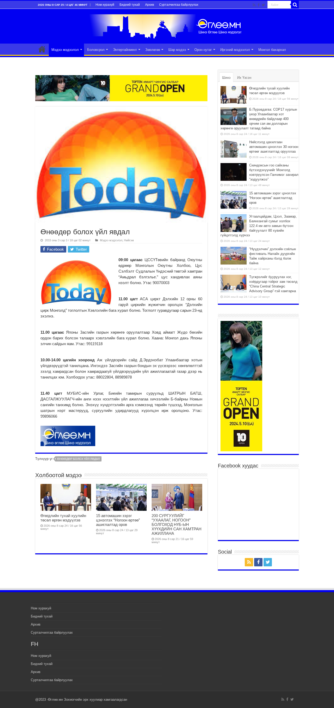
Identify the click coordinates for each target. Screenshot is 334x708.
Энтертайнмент (125, 50)
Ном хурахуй (105, 5)
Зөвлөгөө (152, 50)
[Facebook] (258, 5)
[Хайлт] (295, 5)
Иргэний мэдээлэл (235, 50)
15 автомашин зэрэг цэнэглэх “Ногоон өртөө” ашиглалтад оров (118, 520)
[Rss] (254, 5)
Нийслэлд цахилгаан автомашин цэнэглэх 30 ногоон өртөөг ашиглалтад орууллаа (273, 146)
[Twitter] (263, 5)
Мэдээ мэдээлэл (65, 50)
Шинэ (226, 78)
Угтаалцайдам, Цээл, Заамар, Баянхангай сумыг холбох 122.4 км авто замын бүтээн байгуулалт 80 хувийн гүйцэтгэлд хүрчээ (258, 225)
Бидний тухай (130, 5)
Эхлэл (42, 49)
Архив (149, 5)
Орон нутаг (203, 50)
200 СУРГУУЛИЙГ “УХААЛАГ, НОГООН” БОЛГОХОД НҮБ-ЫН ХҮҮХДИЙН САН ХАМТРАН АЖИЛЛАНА (176, 524)
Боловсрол (96, 50)
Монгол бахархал (272, 50)
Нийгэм (129, 240)
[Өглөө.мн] (167, 25)
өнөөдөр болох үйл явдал (78, 458)
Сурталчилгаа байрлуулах (178, 5)
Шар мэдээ (177, 50)
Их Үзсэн (244, 78)
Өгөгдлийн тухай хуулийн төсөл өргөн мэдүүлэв (63, 517)
